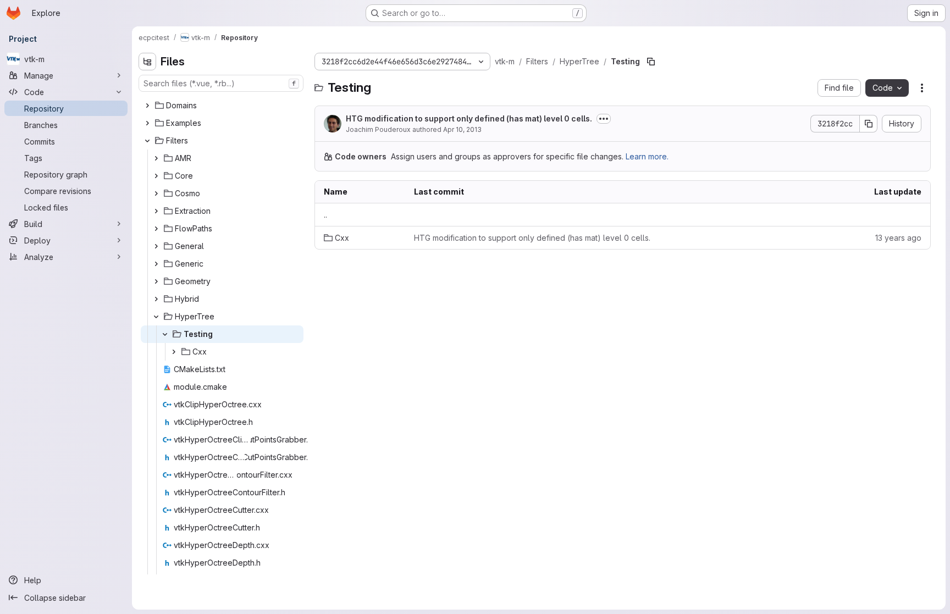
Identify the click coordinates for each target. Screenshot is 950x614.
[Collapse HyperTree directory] (156, 316)
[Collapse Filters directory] (147, 140)
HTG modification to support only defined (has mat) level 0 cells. (469, 118)
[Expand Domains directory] (147, 105)
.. (325, 214)
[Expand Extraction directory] (156, 211)
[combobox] (221, 83)
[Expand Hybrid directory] (156, 299)
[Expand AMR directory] (156, 158)
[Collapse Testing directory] (165, 334)
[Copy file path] (651, 61)
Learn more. (647, 156)
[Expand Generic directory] (156, 263)
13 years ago (898, 237)
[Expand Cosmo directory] (156, 193)
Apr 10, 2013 (462, 129)
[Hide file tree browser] (147, 61)
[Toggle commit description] (603, 119)
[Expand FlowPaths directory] (156, 228)
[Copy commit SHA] (868, 123)
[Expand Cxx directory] (173, 351)
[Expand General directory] (156, 246)
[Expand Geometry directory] (156, 281)
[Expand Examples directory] (147, 123)
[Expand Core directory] (156, 175)
